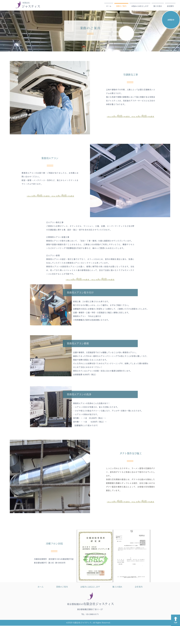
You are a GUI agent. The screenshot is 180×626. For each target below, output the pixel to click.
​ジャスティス (31, 6)
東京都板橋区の (90, 604)
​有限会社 (26, 3)
